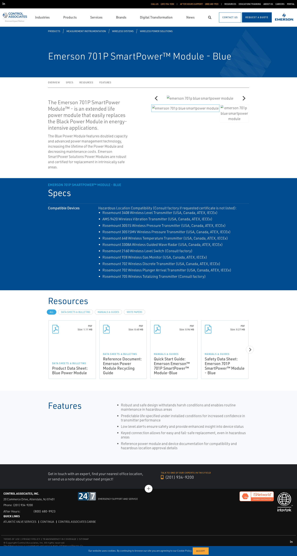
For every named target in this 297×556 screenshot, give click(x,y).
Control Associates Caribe (77, 521)
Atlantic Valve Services (19, 521)
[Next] (243, 98)
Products (54, 31)
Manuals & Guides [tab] (108, 312)
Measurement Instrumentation (86, 31)
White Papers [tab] (134, 312)
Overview (54, 82)
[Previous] (156, 98)
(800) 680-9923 (44, 511)
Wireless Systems (123, 31)
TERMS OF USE (12, 539)
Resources (86, 82)
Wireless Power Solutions (156, 31)
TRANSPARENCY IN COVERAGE (59, 539)
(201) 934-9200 (179, 477)
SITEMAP (84, 539)
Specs (69, 82)
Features (105, 82)
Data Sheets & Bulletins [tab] (75, 312)
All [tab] (51, 312)
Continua (47, 521)
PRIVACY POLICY (31, 539)
